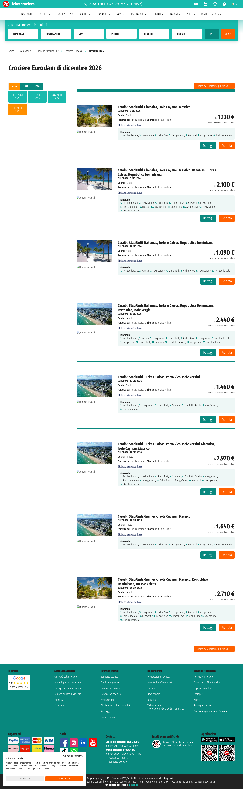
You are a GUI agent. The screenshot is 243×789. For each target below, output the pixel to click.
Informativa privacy (110, 688)
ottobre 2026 (37, 97)
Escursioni (59, 705)
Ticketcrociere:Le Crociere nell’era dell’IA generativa (165, 707)
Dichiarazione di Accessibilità (115, 705)
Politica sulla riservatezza (73, 756)
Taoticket (133, 784)
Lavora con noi (108, 717)
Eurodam (123, 110)
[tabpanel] (37, 104)
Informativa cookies (111, 694)
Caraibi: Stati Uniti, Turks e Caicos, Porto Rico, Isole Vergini (159, 377)
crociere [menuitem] (83, 14)
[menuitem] (196, 4)
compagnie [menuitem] (102, 14)
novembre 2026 (57, 97)
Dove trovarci (154, 694)
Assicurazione (107, 699)
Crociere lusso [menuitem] (65, 14)
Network (151, 699)
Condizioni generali (110, 682)
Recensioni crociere (203, 676)
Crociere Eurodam (73, 51)
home (11, 51)
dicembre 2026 (17, 109)
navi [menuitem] (119, 14)
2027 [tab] (25, 86)
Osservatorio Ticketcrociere (207, 682)
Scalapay (198, 694)
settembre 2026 (17, 97)
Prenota (226, 145)
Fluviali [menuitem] (156, 14)
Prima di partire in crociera (67, 682)
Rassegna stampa (202, 705)
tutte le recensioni (19, 687)
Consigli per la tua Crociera (67, 688)
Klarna (197, 699)
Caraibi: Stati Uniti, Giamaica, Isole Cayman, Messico (154, 107)
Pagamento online (203, 688)
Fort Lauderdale (138, 119)
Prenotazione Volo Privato (160, 682)
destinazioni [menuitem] (137, 14)
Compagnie (25, 51)
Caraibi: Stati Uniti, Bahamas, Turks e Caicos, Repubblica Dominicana (165, 242)
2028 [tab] (37, 86)
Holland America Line (48, 51)
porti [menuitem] (189, 14)
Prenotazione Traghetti (158, 676)
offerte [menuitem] (44, 14)
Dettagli (208, 145)
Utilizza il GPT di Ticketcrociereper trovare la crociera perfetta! (177, 744)
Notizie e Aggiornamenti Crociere (210, 711)
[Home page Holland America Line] (130, 124)
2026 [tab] (14, 86)
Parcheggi (105, 711)
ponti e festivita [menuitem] (210, 14)
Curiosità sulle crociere (65, 676)
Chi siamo (152, 688)
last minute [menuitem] (27, 14)
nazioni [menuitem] (173, 14)
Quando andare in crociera (67, 694)
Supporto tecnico (109, 676)
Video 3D (58, 699)
